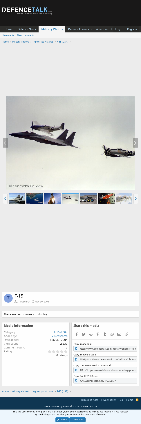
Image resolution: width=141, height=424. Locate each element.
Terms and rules (89, 399)
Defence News (27, 29)
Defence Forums (78, 29)
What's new (103, 29)
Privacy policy (108, 399)
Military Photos (52, 29)
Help (121, 399)
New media (8, 35)
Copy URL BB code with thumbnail (92, 365)
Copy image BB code (84, 354)
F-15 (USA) (61, 332)
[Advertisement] (70, 70)
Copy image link (82, 344)
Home (8, 29)
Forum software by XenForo (70, 406)
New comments (25, 35)
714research (23, 301)
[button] (91, 29)
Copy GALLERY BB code (86, 376)
